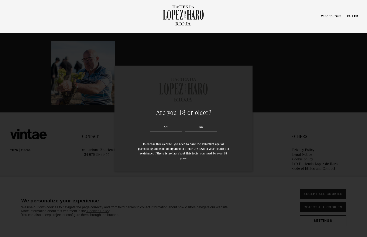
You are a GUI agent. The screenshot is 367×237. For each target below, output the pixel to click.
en (356, 16)
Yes (166, 127)
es (349, 16)
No (201, 127)
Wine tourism (331, 16)
